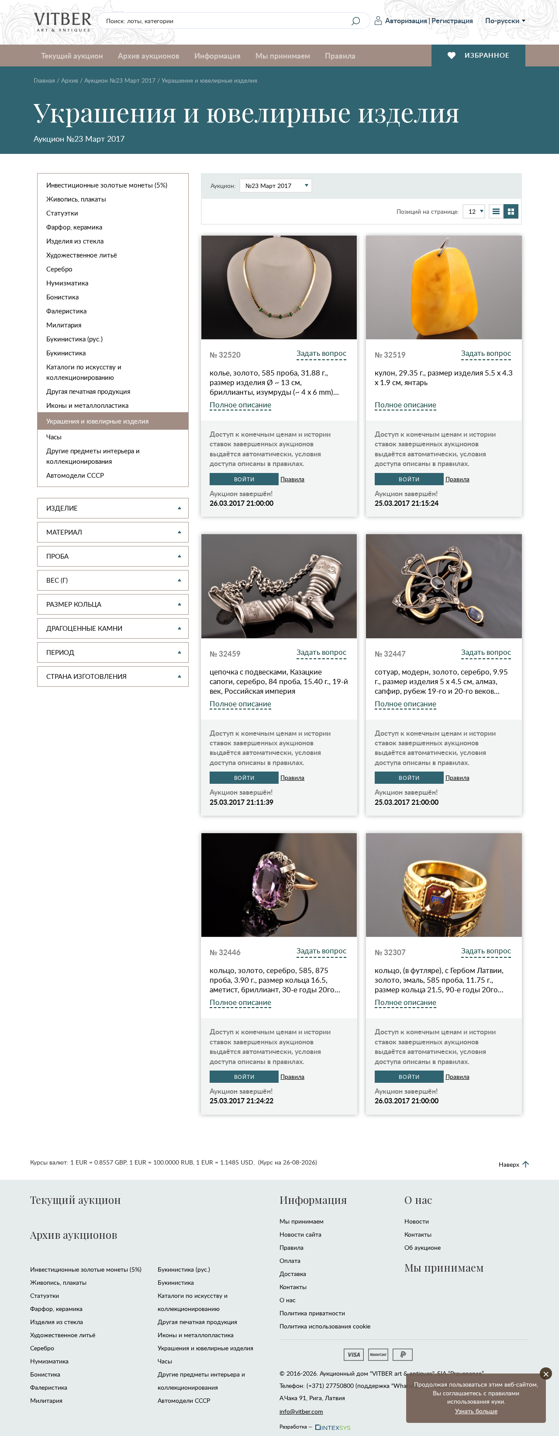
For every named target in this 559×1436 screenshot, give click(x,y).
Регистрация (452, 20)
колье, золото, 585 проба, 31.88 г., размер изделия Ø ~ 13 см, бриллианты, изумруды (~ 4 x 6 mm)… (274, 382)
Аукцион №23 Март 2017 (119, 80)
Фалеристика (66, 310)
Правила (340, 55)
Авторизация (406, 20)
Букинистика (66, 352)
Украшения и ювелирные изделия (97, 421)
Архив (69, 80)
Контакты (293, 1287)
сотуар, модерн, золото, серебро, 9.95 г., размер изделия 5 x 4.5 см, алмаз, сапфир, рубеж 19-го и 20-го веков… (441, 681)
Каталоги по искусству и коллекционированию (83, 372)
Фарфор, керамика (74, 227)
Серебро (59, 268)
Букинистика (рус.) (74, 338)
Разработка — (296, 1425)
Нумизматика (67, 282)
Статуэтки (62, 213)
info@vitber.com (301, 1411)
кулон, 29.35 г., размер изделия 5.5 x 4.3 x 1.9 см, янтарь (444, 377)
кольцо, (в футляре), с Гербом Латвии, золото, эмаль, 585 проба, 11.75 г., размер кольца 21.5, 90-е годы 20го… (439, 980)
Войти (244, 479)
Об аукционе (422, 1247)
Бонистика (62, 296)
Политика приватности (312, 1313)
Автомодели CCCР (75, 475)
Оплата (290, 1260)
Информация (313, 1200)
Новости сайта (300, 1234)
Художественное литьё (81, 254)
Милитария (63, 324)
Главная (44, 80)
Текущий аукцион (75, 1200)
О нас (288, 1300)
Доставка (293, 1273)
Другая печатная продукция (88, 391)
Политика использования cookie (325, 1326)
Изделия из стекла (75, 240)
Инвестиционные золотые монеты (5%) (106, 185)
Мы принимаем (302, 1221)
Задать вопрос (321, 353)
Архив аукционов (73, 1234)
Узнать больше (476, 1411)
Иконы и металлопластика (87, 405)
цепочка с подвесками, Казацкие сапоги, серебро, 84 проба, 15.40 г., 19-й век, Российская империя (279, 681)
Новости (416, 1221)
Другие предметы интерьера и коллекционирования (93, 456)
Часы (54, 436)
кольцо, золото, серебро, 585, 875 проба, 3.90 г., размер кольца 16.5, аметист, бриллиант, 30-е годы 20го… (275, 980)
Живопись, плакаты (76, 199)
